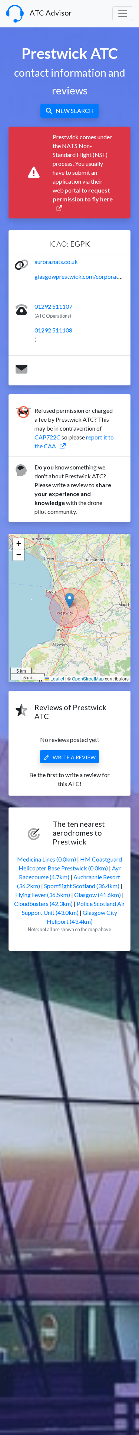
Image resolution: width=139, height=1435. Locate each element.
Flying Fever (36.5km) (42, 894)
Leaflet (56, 678)
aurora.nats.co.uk (56, 261)
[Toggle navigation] (122, 13)
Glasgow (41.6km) (97, 894)
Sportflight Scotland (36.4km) (81, 885)
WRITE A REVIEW (74, 757)
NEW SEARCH (75, 110)
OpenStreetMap (88, 678)
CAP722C (47, 437)
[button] (69, 600)
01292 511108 (53, 330)
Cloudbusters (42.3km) (43, 903)
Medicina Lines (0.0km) (46, 859)
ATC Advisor (51, 12)
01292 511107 (53, 306)
